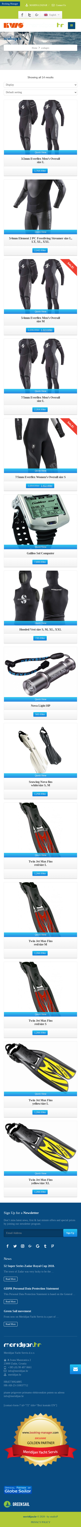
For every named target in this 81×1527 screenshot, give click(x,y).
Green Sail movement (17, 1311)
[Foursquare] (53, 1246)
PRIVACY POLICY (40, 1522)
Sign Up (70, 1233)
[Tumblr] (45, 1246)
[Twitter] (29, 15)
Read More (11, 1279)
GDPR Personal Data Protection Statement (31, 1288)
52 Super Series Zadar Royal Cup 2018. (29, 1266)
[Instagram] (22, 1246)
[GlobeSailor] (18, 1489)
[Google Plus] (37, 15)
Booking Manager (10, 3)
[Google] (37, 1246)
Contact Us (60, 5)
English (52, 15)
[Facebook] (22, 15)
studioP (54, 1516)
